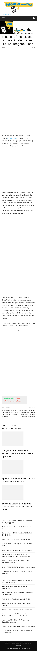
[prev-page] (2, 514)
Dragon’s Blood (12, 138)
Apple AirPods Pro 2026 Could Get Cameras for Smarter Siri (16, 528)
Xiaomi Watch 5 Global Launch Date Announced (17, 550)
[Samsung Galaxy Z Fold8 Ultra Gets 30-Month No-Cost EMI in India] (18, 492)
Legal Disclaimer (16, 643)
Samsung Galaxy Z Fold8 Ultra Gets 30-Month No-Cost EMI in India (17, 506)
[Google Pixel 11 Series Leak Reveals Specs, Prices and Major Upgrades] (18, 438)
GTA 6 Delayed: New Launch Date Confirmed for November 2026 (17, 572)
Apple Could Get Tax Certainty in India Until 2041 (17, 539)
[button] (3, 18)
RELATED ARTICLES (10, 426)
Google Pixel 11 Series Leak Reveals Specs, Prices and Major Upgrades (18, 453)
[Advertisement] (18, 68)
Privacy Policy (27, 643)
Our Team (7, 643)
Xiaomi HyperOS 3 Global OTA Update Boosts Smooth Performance (16, 561)
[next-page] (4, 514)
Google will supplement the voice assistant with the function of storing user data (10, 414)
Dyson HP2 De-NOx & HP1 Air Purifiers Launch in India (18, 567)
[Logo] (6, 33)
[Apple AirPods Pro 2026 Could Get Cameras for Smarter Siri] (18, 467)
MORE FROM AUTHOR (11, 429)
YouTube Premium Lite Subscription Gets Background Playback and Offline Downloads (16, 555)
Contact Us (18, 645)
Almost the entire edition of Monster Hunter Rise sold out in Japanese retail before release (27, 414)
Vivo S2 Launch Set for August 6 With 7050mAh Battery (17, 545)
